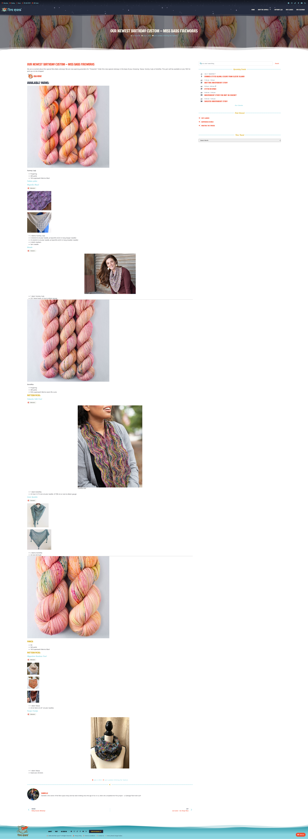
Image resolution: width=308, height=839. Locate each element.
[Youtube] (301, 3)
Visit (56, 831)
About (50, 831)
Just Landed (158, 36)
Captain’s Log (278, 9)
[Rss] (305, 3)
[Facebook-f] (298, 3)
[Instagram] (291, 3)
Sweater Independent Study (215, 101)
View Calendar (239, 105)
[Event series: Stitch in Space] (215, 86)
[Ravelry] (288, 3)
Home (253, 9)
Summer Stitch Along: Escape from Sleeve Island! (224, 76)
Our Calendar (300, 9)
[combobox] (235, 63)
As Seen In (64, 831)
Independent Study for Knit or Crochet (220, 95)
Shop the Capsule (263, 9)
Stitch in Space (210, 88)
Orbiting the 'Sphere (170, 36)
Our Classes (289, 9)
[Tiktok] (295, 3)
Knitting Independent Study (216, 82)
